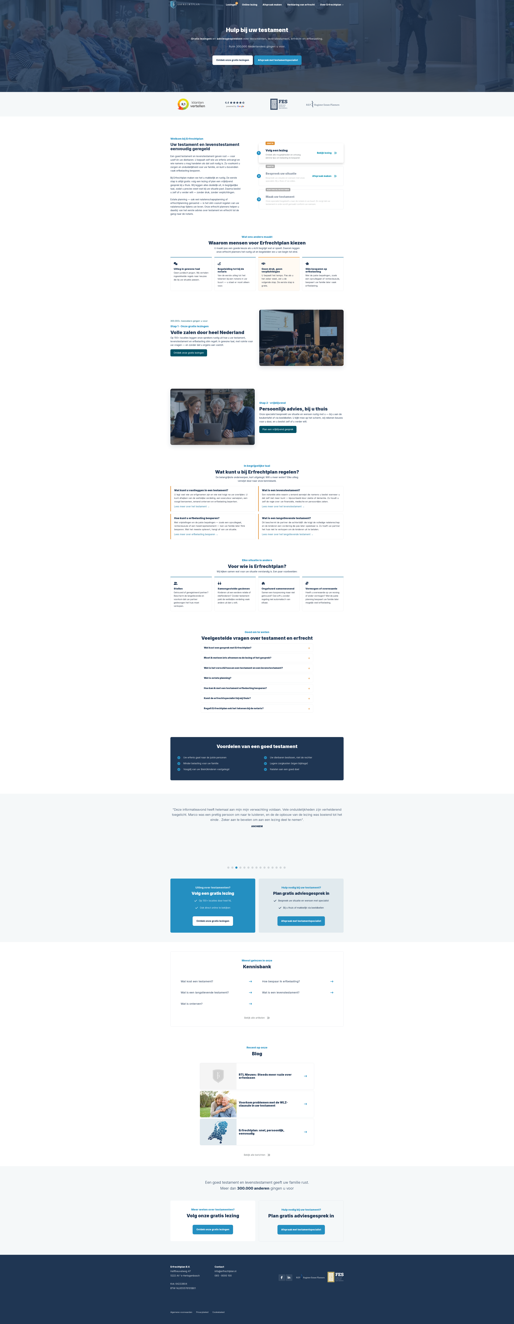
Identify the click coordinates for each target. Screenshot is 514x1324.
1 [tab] (228, 868)
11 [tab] (268, 868)
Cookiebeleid (218, 1312)
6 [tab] (248, 868)
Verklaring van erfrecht (301, 4)
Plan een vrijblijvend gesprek (277, 429)
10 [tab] (264, 868)
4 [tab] (240, 868)
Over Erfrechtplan (330, 4)
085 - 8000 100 (223, 1275)
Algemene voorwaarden (181, 1312)
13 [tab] (276, 868)
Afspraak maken (272, 4)
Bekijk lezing (324, 153)
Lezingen (231, 4)
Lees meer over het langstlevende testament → (287, 534)
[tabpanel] (257, 815)
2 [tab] (232, 868)
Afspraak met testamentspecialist (278, 60)
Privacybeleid (202, 1312)
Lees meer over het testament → (192, 506)
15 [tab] (285, 868)
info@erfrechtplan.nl (225, 1271)
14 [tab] (280, 868)
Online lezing (249, 4)
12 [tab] (272, 868)
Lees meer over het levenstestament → (283, 506)
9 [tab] (260, 868)
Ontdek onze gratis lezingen (232, 60)
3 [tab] (236, 868)
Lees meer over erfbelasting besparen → (196, 534)
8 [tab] (256, 868)
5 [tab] (244, 868)
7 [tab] (252, 868)
